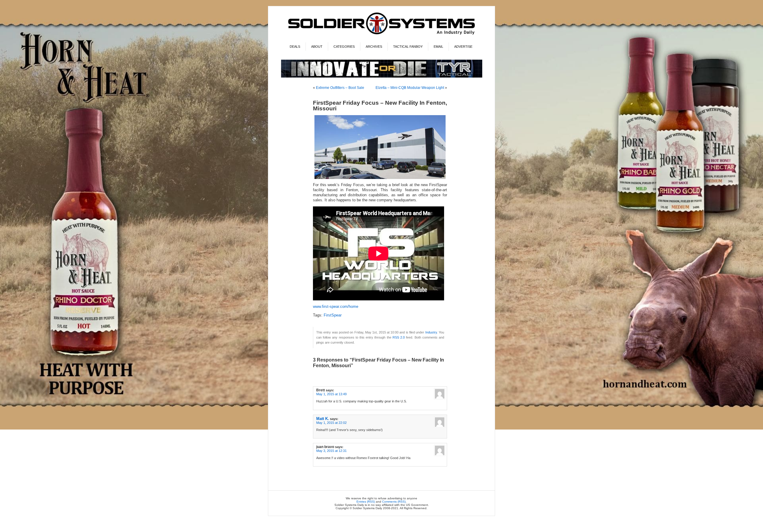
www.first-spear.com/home (335, 307)
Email (438, 46)
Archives (374, 46)
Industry (431, 332)
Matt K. (322, 418)
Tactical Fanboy (408, 46)
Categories (344, 46)
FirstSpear (333, 315)
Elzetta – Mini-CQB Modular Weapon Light (410, 88)
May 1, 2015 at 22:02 (331, 422)
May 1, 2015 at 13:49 (331, 394)
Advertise (463, 46)
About (316, 46)
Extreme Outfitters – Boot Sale (340, 88)
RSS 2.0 (399, 337)
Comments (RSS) (394, 501)
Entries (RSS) (365, 501)
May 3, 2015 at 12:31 (331, 450)
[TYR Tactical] (381, 76)
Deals (295, 46)
